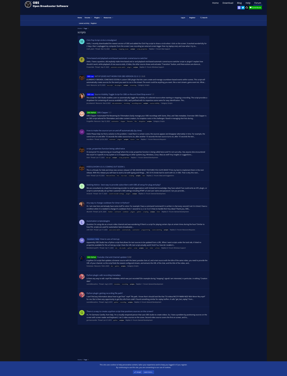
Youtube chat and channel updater (107, 257)
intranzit (89, 194)
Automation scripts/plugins (98, 221)
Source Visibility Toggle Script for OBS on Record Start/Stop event (119, 94)
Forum (257, 2)
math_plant (90, 49)
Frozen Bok (90, 67)
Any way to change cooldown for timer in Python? (108, 202)
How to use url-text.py (103, 239)
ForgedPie (90, 121)
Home (215, 2)
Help (248, 2)
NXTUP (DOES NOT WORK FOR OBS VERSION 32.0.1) (113, 76)
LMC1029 (90, 230)
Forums (87, 18)
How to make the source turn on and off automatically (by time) (114, 130)
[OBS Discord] (239, 7)
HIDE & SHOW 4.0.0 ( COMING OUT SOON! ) (106, 166)
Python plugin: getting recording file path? (105, 293)
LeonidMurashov (92, 284)
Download (228, 2)
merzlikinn (90, 139)
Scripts (147, 85)
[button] (91, 17)
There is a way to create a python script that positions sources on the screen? (120, 311)
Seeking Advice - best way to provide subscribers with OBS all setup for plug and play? (124, 184)
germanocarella (92, 320)
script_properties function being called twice (106, 148)
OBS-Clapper (97, 112)
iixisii (88, 85)
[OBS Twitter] (243, 7)
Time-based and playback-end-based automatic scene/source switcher (117, 58)
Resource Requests (159, 139)
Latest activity (84, 23)
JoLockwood (91, 103)
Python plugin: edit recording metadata (104, 275)
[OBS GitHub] (246, 7)
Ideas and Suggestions (166, 176)
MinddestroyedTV (93, 248)
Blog (239, 2)
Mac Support (166, 49)
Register (94, 23)
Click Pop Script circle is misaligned (101, 40)
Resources (107, 18)
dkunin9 (89, 212)
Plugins (97, 18)
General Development (151, 157)
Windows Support (158, 67)
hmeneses (90, 266)
